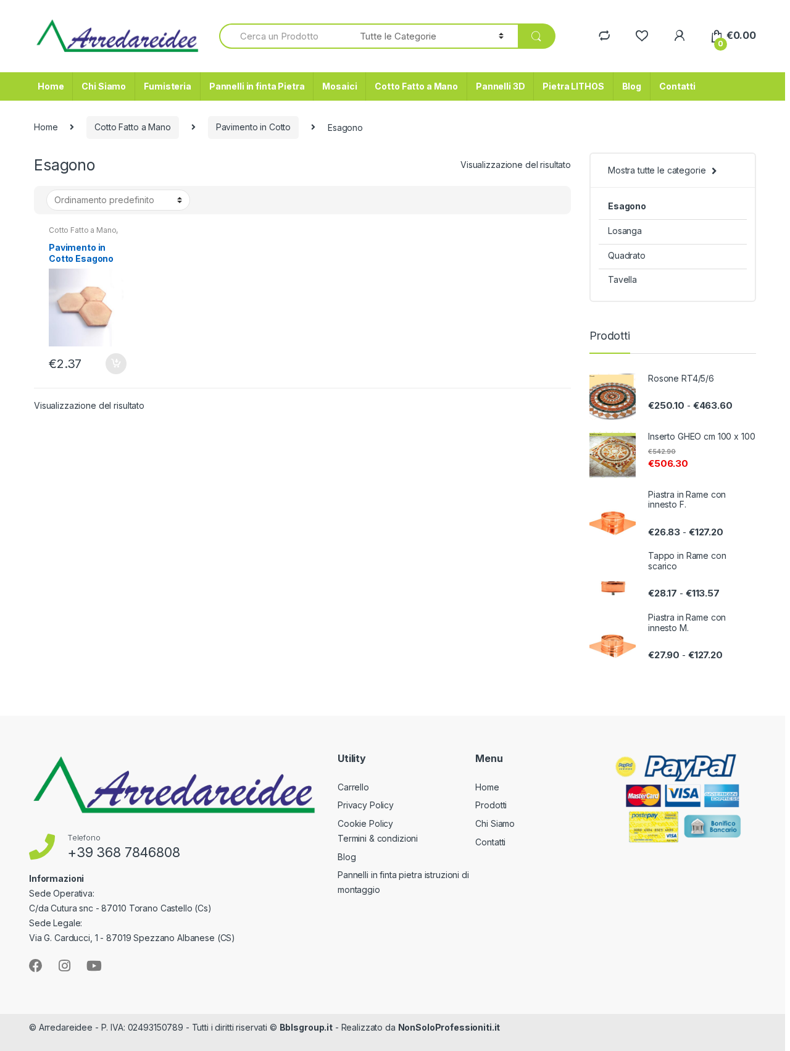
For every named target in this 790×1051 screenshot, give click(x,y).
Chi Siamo (103, 86)
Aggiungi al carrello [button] (115, 363)
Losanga (625, 230)
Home (51, 86)
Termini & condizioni (378, 838)
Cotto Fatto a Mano (416, 86)
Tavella (622, 279)
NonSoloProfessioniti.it (449, 1027)
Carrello (353, 787)
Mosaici (339, 86)
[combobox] (282, 36)
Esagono (627, 206)
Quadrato (627, 255)
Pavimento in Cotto (253, 127)
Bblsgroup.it (306, 1027)
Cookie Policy (365, 823)
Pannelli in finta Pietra (257, 86)
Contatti (677, 86)
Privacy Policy (366, 805)
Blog (631, 86)
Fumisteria (167, 86)
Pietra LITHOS (573, 86)
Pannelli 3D (500, 86)
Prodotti (491, 805)
